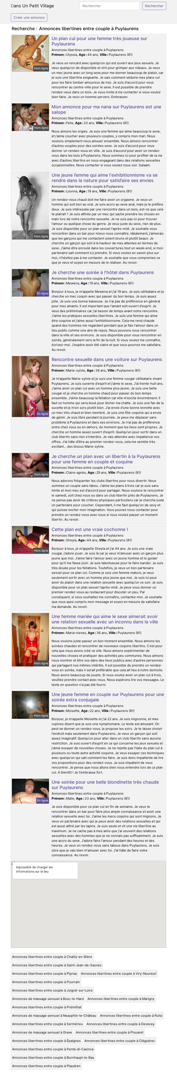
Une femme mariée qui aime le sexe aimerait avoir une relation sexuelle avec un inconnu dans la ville (105, 619)
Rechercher (154, 6)
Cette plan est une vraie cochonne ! (90, 529)
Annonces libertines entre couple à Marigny (120, 999)
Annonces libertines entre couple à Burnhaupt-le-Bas (53, 1057)
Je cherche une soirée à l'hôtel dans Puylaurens (103, 272)
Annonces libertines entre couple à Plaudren (46, 1066)
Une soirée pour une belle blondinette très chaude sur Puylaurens (105, 784)
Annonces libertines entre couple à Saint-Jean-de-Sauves (56, 965)
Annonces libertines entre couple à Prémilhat (46, 1007)
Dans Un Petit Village (32, 5)
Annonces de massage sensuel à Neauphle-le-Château (54, 1015)
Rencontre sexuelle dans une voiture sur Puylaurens (107, 359)
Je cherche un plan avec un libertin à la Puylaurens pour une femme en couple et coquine (106, 459)
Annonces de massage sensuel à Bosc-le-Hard (48, 999)
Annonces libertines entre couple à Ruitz (131, 1015)
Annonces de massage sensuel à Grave (42, 1032)
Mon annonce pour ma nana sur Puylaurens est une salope (106, 109)
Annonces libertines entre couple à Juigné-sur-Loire (52, 990)
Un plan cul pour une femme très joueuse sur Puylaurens (99, 41)
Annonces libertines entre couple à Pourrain (46, 982)
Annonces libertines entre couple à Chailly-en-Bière (52, 957)
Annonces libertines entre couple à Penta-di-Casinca (52, 1049)
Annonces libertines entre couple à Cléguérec (119, 1041)
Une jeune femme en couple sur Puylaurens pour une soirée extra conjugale (108, 697)
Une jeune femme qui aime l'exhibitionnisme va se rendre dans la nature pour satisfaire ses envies (105, 177)
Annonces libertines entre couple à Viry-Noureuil (118, 973)
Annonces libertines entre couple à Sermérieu (47, 1024)
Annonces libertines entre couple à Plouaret (109, 1032)
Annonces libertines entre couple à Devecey (121, 1024)
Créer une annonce (29, 17)
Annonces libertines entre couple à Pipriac (44, 973)
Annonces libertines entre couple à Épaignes (46, 1041)
